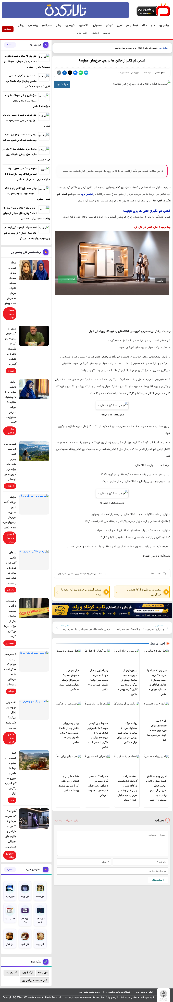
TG (86, 72)
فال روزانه (42, 973)
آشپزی (119, 25)
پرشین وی (164, 25)
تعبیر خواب (82, 33)
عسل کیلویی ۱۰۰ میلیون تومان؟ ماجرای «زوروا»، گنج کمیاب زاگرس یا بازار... (10, 773)
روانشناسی (33, 25)
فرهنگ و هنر (132, 25)
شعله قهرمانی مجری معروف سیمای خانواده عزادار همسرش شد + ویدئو (10, 283)
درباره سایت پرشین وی (89, 992)
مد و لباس (47, 25)
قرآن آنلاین (27, 973)
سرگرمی (106, 33)
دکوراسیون (70, 25)
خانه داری (83, 25)
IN (64, 72)
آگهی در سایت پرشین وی (34, 980)
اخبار (153, 25)
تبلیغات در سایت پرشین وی (118, 992)
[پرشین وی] (153, 10)
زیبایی (58, 25)
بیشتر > (10, 45)
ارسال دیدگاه (158, 879)
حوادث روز (163, 48)
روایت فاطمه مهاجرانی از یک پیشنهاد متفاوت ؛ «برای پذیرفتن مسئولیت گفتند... (10, 402)
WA (80, 72)
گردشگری (95, 33)
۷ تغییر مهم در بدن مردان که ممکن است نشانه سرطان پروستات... (10, 669)
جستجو (7, 29)
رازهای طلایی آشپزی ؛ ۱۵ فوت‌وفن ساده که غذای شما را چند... (10, 568)
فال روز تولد (11, 973)
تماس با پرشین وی (144, 992)
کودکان (109, 25)
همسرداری (97, 25)
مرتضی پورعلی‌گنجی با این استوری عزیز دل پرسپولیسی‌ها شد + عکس (9, 512)
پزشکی (21, 25)
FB (75, 72)
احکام (144, 25)
